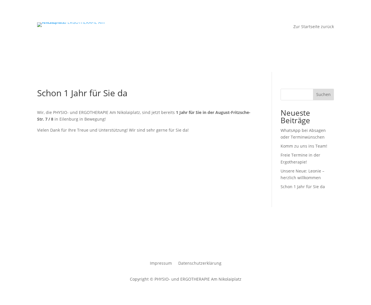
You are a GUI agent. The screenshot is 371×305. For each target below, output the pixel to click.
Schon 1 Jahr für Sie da (303, 186)
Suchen (323, 94)
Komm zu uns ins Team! (304, 146)
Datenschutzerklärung (199, 263)
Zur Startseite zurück (313, 27)
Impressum (161, 263)
